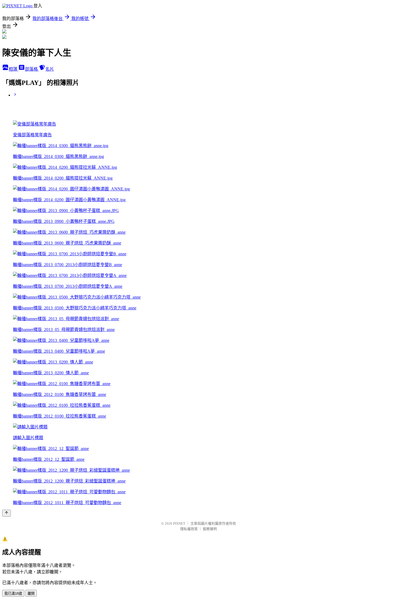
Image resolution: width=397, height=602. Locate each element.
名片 (49, 69)
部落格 (32, 69)
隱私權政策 (189, 529)
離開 (31, 593)
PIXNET (179, 523)
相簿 (13, 69)
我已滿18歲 (13, 593)
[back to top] (6, 513)
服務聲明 (210, 529)
